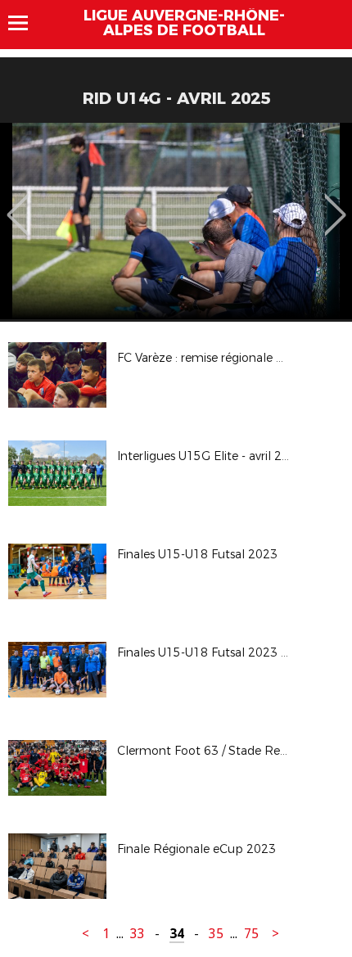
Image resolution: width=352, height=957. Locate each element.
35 (216, 933)
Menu (25, 23)
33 (137, 933)
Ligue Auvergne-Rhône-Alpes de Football (184, 23)
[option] (176, 221)
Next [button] (335, 203)
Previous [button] (17, 203)
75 (251, 933)
